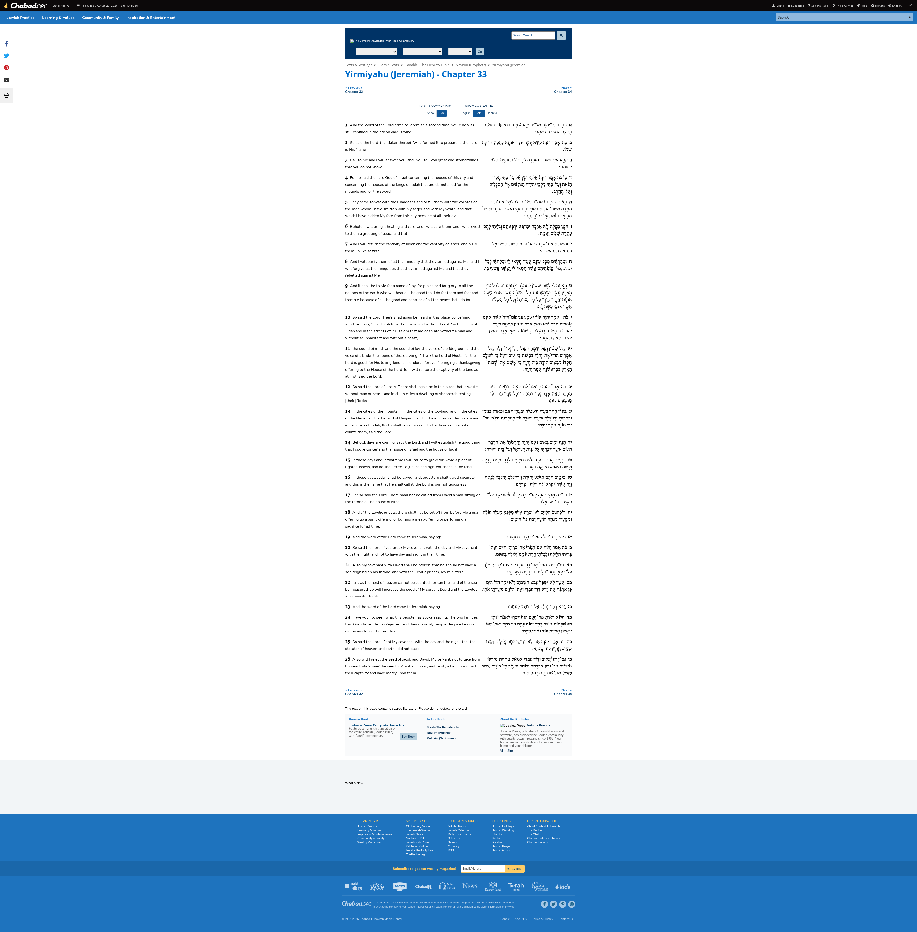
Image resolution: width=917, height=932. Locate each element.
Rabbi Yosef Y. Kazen (429, 906)
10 (347, 317)
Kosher (497, 838)
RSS (451, 850)
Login (780, 6)
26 (347, 659)
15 (347, 460)
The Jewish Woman (419, 830)
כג (570, 606)
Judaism (468, 906)
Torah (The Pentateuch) (443, 727)
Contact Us (566, 919)
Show (430, 113)
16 (347, 477)
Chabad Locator (537, 842)
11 (347, 348)
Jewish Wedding (503, 830)
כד (569, 617)
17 (347, 495)
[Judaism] (26, 5)
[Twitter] (553, 904)
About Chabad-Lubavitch (543, 826)
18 (347, 512)
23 (347, 606)
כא (569, 565)
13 (347, 411)
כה (569, 641)
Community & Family (100, 17)
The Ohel (533, 834)
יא (570, 348)
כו (570, 659)
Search (452, 842)
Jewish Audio (501, 850)
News (470, 886)
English (466, 113)
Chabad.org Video (418, 826)
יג (570, 411)
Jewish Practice (21, 17)
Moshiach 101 (415, 838)
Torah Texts (517, 886)
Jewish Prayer (501, 846)
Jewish (483, 906)
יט (570, 537)
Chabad (413, 902)
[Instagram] (571, 904)
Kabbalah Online (417, 846)
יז (570, 495)
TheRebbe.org (415, 854)
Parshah (497, 842)
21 (347, 565)
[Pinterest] (562, 904)
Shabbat (497, 834)
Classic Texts (388, 64)
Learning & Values (58, 17)
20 (347, 547)
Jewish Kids (563, 886)
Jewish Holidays (503, 826)
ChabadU (423, 886)
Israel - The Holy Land (420, 850)
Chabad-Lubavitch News (543, 838)
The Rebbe (534, 830)
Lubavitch (424, 902)
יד (570, 442)
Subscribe (454, 838)
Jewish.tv (400, 886)
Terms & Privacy (542, 919)
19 (347, 537)
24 (347, 617)
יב (570, 386)
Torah (459, 906)
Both (479, 113)
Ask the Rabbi (820, 6)
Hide (441, 113)
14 (347, 442)
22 (347, 582)
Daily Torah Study (459, 834)
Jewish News (414, 834)
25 (347, 641)
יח (570, 512)
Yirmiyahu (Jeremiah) (509, 64)
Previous (354, 90)
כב (569, 582)
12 (347, 386)
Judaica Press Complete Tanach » (376, 725)
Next (563, 90)
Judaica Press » (538, 725)
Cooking (493, 886)
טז (570, 477)
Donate (880, 6)
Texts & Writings (358, 64)
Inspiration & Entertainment (150, 17)
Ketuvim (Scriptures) (441, 738)
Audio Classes (447, 886)
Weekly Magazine (369, 842)
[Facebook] (544, 904)
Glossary (453, 846)
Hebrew (492, 113)
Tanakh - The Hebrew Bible (427, 64)
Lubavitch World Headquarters (497, 902)
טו (570, 460)
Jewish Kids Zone (417, 842)
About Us (521, 919)
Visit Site (506, 751)
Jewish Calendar (459, 830)
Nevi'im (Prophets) (471, 64)
